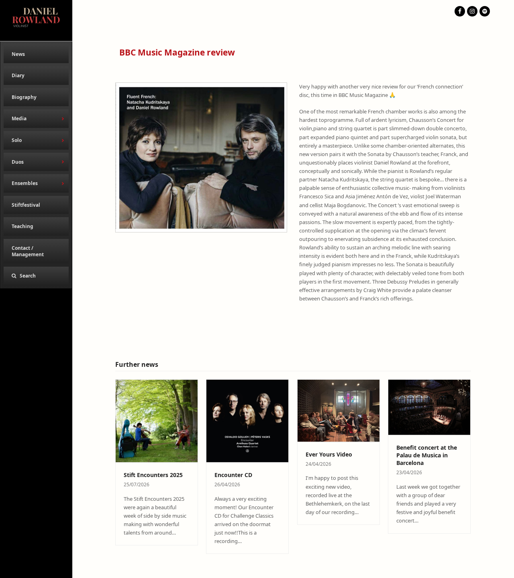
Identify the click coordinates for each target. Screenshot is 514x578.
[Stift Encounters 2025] (156, 420)
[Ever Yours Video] (338, 409)
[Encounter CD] (247, 420)
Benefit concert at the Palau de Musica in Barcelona (426, 455)
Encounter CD (233, 475)
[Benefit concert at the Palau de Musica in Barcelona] (429, 406)
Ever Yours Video (329, 454)
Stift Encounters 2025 (153, 475)
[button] (36, 276)
